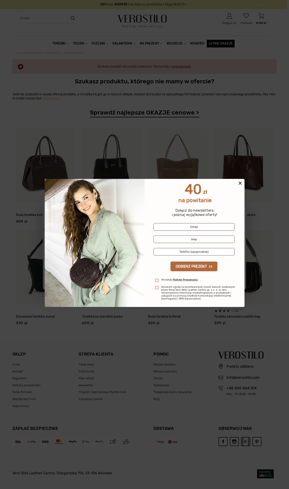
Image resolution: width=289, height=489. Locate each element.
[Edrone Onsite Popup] (144, 244)
